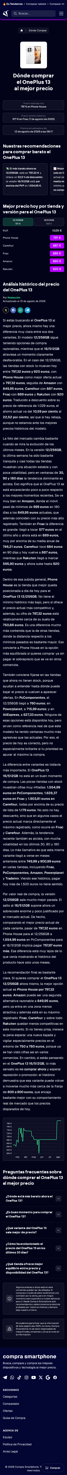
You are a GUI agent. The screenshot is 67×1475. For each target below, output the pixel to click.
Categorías (10, 1396)
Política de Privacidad (17, 1444)
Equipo (7, 1437)
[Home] (6, 13)
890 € (57, 261)
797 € (57, 238)
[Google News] (48, 1377)
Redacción (14, 297)
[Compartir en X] (6, 310)
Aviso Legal (10, 1451)
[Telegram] (5, 1377)
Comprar (55, 1467)
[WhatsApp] (12, 1377)
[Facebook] (55, 1377)
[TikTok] (19, 1377)
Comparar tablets (36, 4)
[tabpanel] (33, 250)
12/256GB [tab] (18, 222)
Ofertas (8, 1411)
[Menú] (61, 13)
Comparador (11, 1404)
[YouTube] (33, 1377)
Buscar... (24, 13)
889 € (57, 253)
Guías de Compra (14, 1418)
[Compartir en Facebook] (13, 310)
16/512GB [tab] (49, 222)
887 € (57, 245)
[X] (41, 1377)
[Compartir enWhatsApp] (20, 310)
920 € (57, 269)
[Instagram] (26, 1377)
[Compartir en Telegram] (27, 310)
